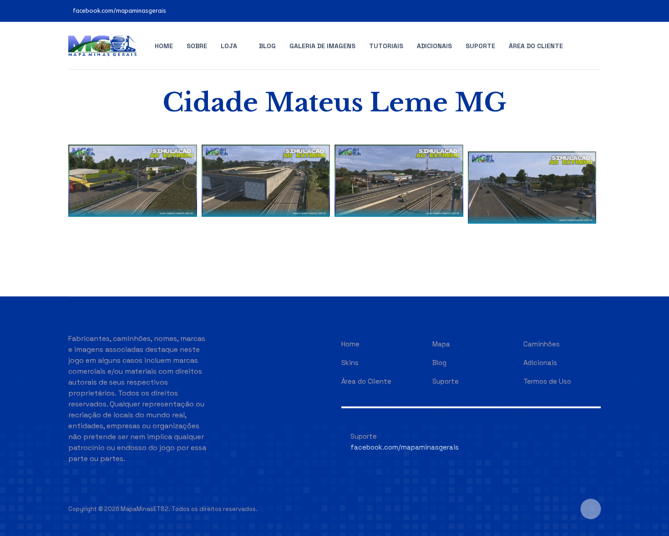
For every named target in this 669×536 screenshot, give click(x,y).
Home (164, 46)
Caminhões (541, 344)
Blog (267, 46)
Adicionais (434, 46)
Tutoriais (386, 46)
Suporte (480, 46)
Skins (350, 362)
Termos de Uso (547, 381)
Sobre (197, 46)
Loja (229, 46)
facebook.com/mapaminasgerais (119, 10)
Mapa (441, 344)
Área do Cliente (536, 46)
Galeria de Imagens (322, 46)
